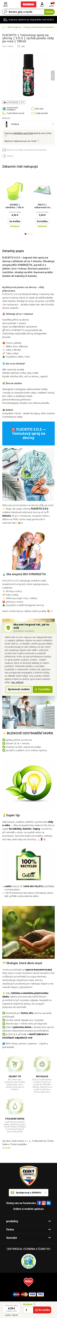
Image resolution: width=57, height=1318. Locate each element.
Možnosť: (6, 118)
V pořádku (44, 689)
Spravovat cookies (19, 689)
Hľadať (49, 11)
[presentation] (4, 75)
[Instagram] (44, 1203)
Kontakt (6, 1147)
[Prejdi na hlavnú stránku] (28, 4)
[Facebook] (39, 1203)
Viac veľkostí (17, 682)
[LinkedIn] (49, 1203)
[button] (25, 234)
